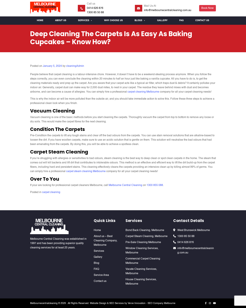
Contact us (202, 20)
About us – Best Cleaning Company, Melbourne (105, 240)
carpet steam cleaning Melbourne (86, 171)
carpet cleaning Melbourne (143, 92)
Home (40, 20)
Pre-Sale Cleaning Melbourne (143, 242)
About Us (60, 20)
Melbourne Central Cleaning (125, 185)
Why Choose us (113, 20)
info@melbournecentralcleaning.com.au (167, 10)
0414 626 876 (95, 8)
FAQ (181, 20)
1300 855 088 (155, 185)
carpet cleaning (51, 192)
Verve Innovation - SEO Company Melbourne (151, 303)
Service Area (101, 275)
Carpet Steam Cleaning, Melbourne (147, 236)
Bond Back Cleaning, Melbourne (145, 230)
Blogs (138, 20)
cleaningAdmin (75, 66)
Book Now (207, 8)
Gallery (162, 20)
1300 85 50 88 (95, 12)
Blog (96, 263)
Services (83, 20)
